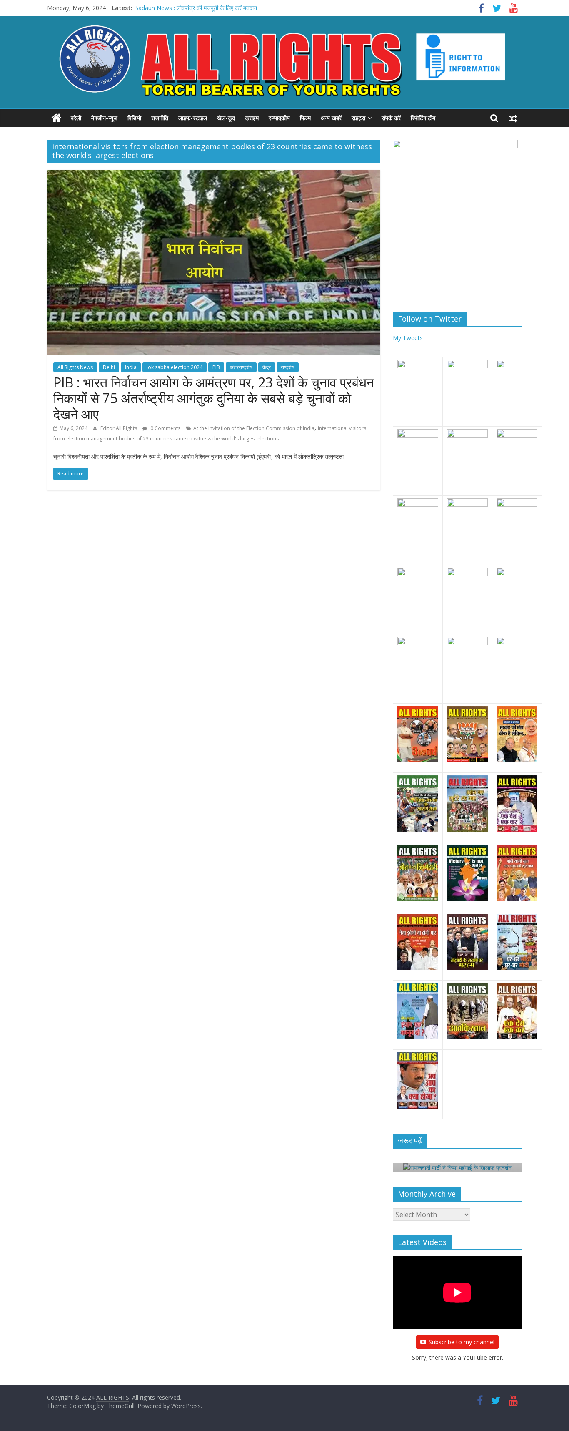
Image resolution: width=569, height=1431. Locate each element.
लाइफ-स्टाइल (192, 118)
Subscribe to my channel (461, 1342)
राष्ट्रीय (287, 367)
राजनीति (159, 118)
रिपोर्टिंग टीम (423, 118)
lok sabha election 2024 (174, 367)
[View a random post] (513, 118)
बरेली (76, 118)
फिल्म (305, 118)
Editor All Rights (119, 428)
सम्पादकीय (279, 118)
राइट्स (358, 118)
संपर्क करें (391, 118)
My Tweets (408, 338)
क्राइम (252, 118)
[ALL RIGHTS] (56, 118)
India (131, 367)
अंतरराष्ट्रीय (241, 367)
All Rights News (75, 367)
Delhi (109, 367)
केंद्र (266, 367)
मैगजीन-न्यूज (104, 118)
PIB (216, 367)
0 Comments (164, 428)
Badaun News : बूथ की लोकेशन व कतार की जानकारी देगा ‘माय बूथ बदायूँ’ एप (216, 8)
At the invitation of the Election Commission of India (253, 428)
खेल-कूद (226, 118)
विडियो (134, 118)
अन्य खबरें (331, 118)
